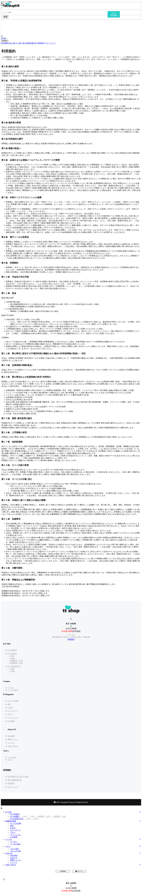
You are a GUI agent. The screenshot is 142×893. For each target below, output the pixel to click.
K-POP (10, 708)
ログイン (80, 871)
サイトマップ (13, 787)
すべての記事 (13, 701)
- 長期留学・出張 (15, 663)
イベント (11, 743)
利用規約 (71, 639)
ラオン (10, 760)
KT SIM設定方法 (14, 666)
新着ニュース (13, 739)
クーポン (11, 688)
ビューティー (13, 711)
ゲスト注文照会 (71, 874)
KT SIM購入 (12, 654)
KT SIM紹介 (12, 650)
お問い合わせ (13, 746)
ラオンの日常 (15, 851)
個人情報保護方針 (15, 780)
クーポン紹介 (13, 690)
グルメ (10, 714)
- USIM (11, 658)
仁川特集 (11, 721)
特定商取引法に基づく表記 (18, 777)
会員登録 (63, 871)
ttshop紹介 (11, 736)
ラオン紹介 (12, 757)
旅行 (9, 704)
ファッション (13, 718)
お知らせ (13, 858)
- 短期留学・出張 (15, 661)
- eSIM (11, 656)
